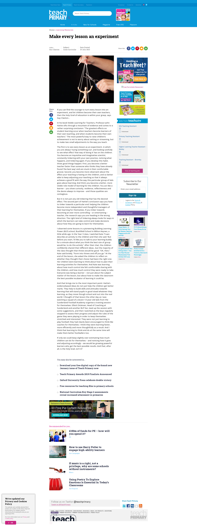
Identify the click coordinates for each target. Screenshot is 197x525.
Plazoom (133, 25)
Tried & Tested (125, 212)
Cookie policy (9, 518)
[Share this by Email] (142, 48)
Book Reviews (77, 511)
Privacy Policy (95, 512)
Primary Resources (65, 512)
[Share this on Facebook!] (128, 48)
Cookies (127, 205)
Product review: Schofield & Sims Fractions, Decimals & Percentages (140, 251)
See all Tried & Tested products (126, 262)
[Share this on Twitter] (133, 48)
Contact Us (54, 512)
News (92, 511)
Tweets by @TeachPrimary (60, 504)
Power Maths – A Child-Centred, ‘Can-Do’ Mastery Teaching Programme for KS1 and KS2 (125, 231)
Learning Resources (64, 30)
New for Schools (89, 25)
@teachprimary (82, 501)
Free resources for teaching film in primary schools (87, 386)
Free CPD (120, 25)
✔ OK (10, 523)
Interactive (68, 511)
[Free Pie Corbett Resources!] (132, 87)
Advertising (108, 511)
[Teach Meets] (132, 82)
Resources (86, 511)
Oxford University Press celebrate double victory (85, 380)
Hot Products (99, 511)
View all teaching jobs (132, 171)
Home (62, 25)
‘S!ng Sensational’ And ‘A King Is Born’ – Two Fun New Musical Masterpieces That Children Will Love (125, 252)
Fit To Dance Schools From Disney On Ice (140, 228)
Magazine (106, 25)
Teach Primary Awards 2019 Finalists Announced (86, 374)
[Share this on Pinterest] (137, 48)
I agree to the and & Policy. (133, 202)
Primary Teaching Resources (81, 512)
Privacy (25, 517)
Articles (74, 25)
